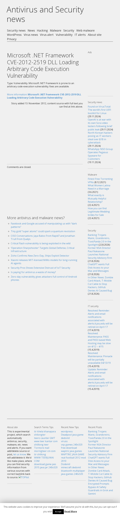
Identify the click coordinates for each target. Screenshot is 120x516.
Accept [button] (58, 511)
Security (68, 30)
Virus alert (47, 35)
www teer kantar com (46, 441)
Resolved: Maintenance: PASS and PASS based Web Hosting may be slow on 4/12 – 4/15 (99, 340)
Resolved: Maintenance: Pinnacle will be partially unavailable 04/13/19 (100, 357)
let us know (19, 454)
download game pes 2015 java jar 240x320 (46, 466)
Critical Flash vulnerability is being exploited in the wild (40, 243)
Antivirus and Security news (45, 14)
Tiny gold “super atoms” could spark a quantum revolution (43, 231)
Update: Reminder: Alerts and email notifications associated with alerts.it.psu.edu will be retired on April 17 (100, 377)
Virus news (31, 35)
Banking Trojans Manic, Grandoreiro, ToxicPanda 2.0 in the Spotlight (99, 239)
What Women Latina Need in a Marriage (99, 187)
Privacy (12, 39)
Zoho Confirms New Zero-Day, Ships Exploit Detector (40, 255)
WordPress (14, 35)
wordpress (67, 431)
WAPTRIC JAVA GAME (72, 454)
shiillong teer (41, 444)
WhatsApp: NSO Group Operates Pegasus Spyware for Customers (100, 153)
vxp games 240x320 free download (71, 446)
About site (95, 35)
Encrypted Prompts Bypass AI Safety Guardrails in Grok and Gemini (100, 488)
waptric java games (71, 451)
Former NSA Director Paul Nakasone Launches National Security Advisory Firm (100, 252)
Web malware (85, 30)
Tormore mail (41, 447)
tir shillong (40, 454)
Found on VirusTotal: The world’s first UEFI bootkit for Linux (99, 110)
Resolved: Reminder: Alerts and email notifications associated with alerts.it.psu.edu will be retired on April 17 (100, 319)
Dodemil (65, 464)
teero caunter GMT (44, 438)
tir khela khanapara (45, 431)
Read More (70, 511)
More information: (44, 96)
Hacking (42, 30)
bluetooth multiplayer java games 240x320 (73, 472)
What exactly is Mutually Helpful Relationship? (97, 198)
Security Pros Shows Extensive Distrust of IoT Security (40, 267)
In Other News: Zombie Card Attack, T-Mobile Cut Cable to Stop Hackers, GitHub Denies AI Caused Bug (100, 284)
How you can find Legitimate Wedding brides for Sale (99, 212)
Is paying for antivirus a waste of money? (33, 272)
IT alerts (80, 35)
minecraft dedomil (71, 467)
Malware (55, 30)
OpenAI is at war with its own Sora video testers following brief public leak (100, 124)
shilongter (40, 434)
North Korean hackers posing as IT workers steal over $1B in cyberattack (100, 137)
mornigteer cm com (44, 451)
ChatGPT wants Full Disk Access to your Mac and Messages (98, 267)
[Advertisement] (45, 134)
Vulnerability (64, 35)
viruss (64, 441)
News (31, 30)
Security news (16, 30)
